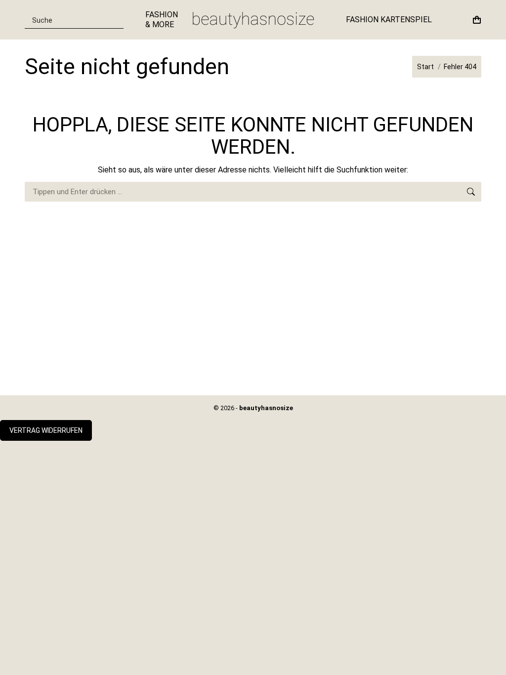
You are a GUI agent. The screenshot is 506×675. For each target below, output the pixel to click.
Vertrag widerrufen (46, 430)
